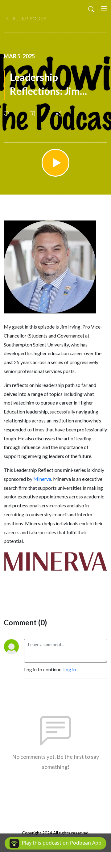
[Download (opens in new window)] (32, 114)
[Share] (59, 113)
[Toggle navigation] (104, 9)
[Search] (91, 8)
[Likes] (6, 114)
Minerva (42, 479)
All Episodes (28, 18)
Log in (69, 669)
